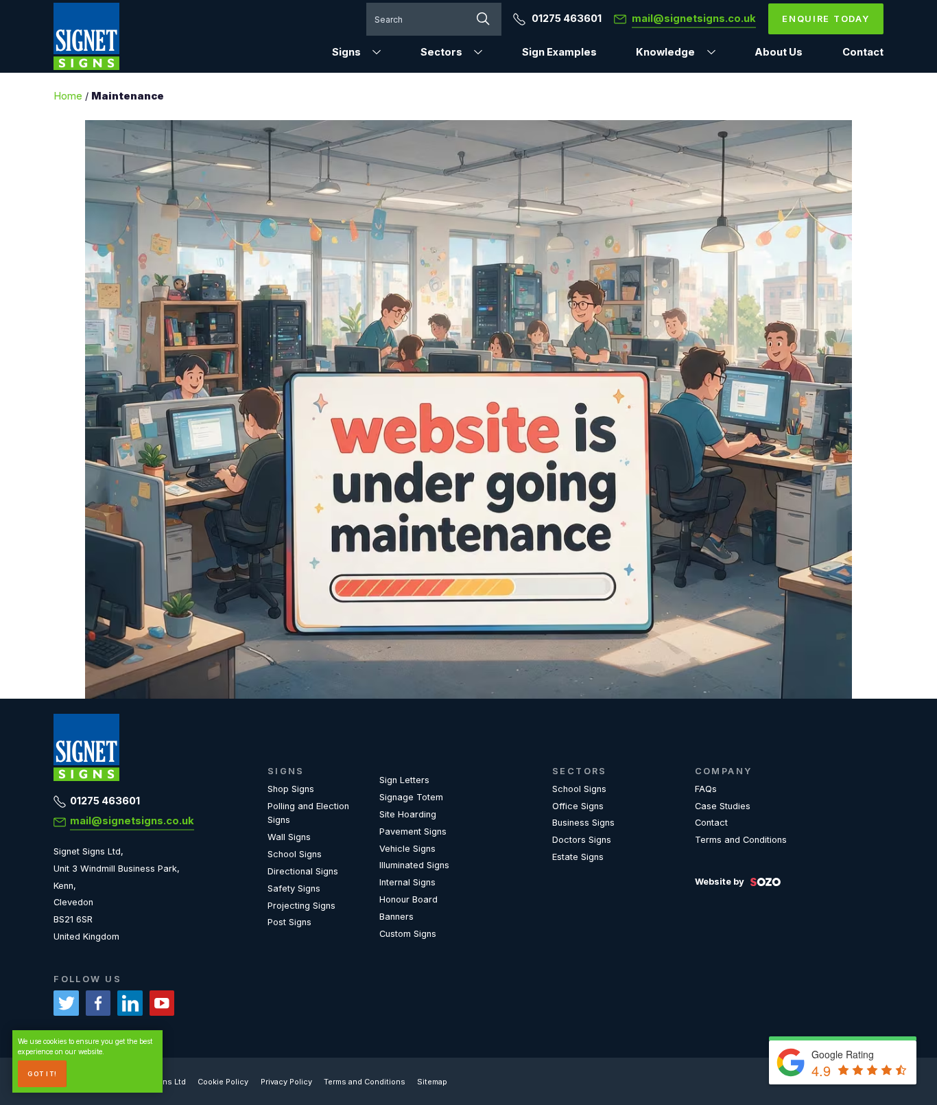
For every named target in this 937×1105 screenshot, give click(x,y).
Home (68, 96)
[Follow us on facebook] (98, 1003)
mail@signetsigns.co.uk (132, 821)
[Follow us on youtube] (162, 1003)
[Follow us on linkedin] (130, 1003)
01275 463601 (566, 18)
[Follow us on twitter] (66, 1003)
